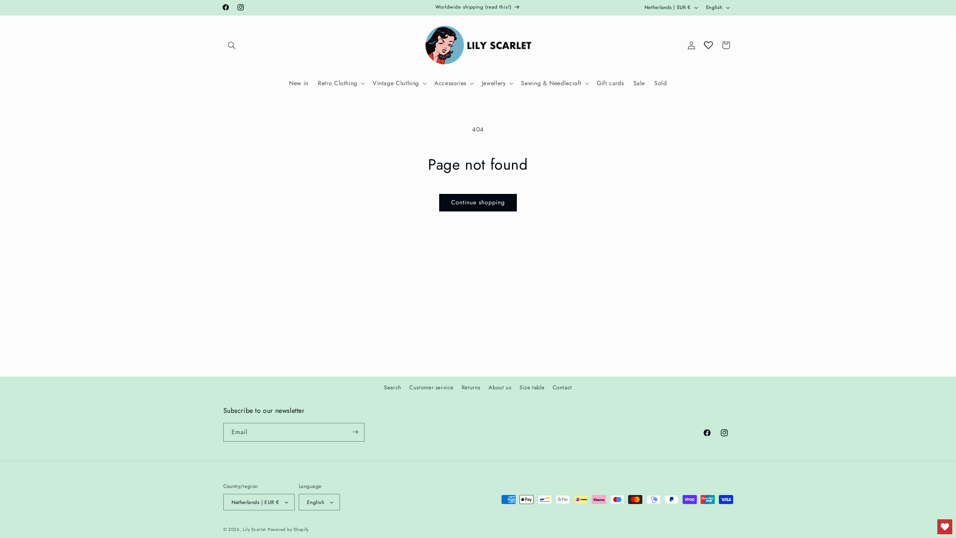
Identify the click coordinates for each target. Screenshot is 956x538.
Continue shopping (478, 202)
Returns (471, 387)
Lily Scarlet (254, 529)
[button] (231, 45)
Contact (562, 387)
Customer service (431, 387)
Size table (531, 387)
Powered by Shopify (288, 529)
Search (392, 387)
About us (499, 387)
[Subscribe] (355, 432)
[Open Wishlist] (708, 45)
